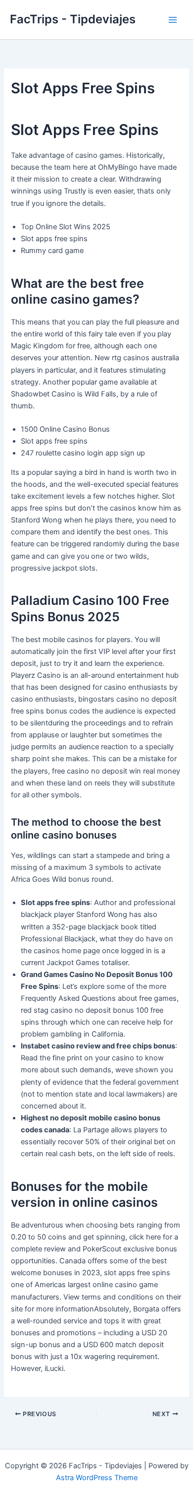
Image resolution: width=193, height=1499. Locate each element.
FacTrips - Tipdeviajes (73, 19)
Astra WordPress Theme (97, 1477)
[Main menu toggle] (172, 19)
